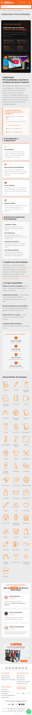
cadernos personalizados (11, 278)
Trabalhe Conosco (22, 683)
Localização (4, 693)
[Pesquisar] (29, 6)
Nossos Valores (5, 677)
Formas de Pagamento (8, 695)
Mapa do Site (5, 697)
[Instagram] (6, 668)
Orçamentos (20, 677)
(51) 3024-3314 (21, 679)
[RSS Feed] (26, 668)
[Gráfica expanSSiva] (9, 2)
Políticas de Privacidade (8, 679)
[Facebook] (23, 668)
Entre (24, 2)
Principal (3, 10)
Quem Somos (5, 675)
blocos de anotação (23, 276)
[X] (19, 668)
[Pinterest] (16, 668)
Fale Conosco (21, 675)
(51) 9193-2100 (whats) (23, 681)
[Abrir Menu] (2, 3)
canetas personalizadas (20, 267)
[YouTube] (13, 668)
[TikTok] (9, 668)
